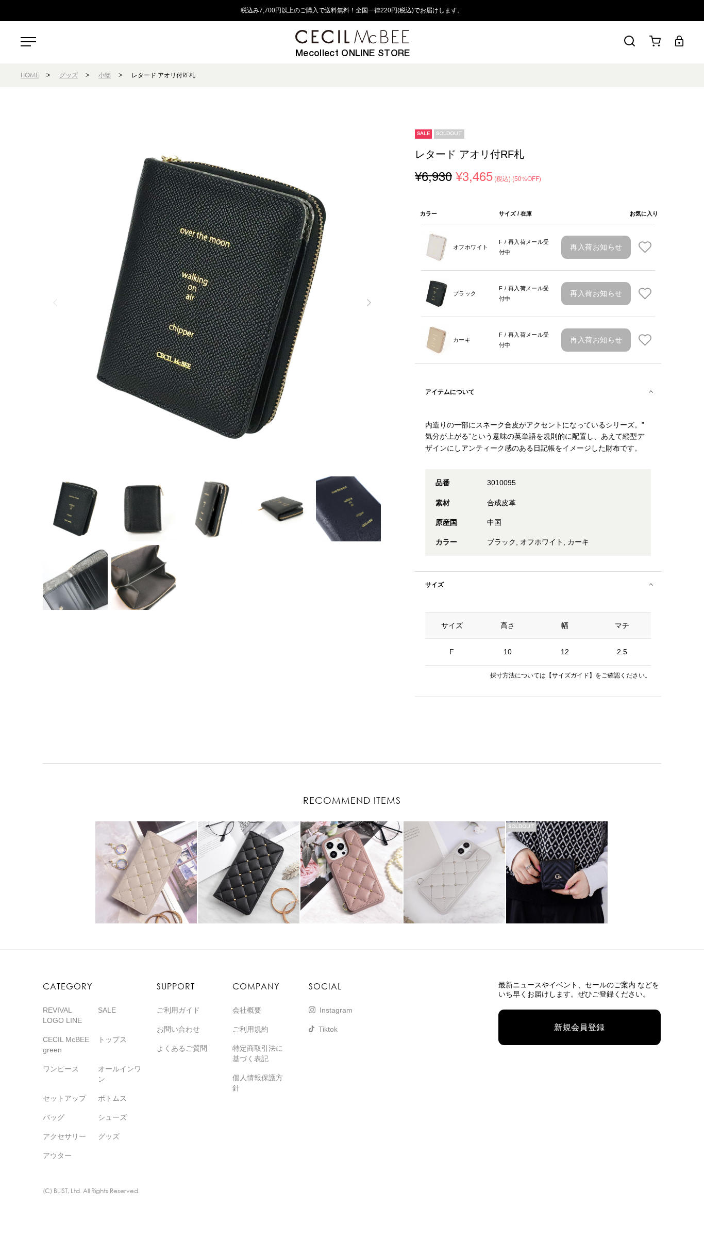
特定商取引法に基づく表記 (257, 1053)
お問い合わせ (178, 1029)
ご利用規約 (250, 1029)
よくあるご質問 (182, 1048)
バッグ (53, 1117)
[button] (369, 302)
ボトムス (112, 1098)
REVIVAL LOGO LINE (62, 1015)
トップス (112, 1039)
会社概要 (246, 1010)
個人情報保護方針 (257, 1082)
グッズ (68, 75)
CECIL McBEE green (66, 1044)
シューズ (112, 1117)
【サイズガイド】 (570, 675)
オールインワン (119, 1074)
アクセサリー (64, 1136)
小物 (104, 75)
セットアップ (64, 1098)
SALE (107, 1010)
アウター (57, 1155)
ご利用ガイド (178, 1010)
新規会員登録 (579, 1027)
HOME (30, 75)
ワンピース (61, 1069)
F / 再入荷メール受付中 (524, 247)
